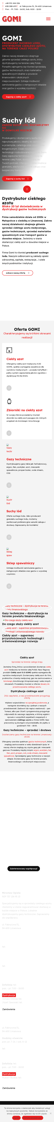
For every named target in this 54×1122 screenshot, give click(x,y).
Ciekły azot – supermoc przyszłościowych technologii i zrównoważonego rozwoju (23, 638)
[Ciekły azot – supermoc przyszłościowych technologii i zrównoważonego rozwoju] (27, 629)
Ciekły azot (15, 359)
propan (19, 753)
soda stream (32, 753)
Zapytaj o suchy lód (15, 179)
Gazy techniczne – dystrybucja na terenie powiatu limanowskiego (25, 615)
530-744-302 (29, 1002)
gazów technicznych (37, 741)
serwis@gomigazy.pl (13, 950)
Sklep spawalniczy (20, 563)
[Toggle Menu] (48, 19)
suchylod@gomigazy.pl (14, 1091)
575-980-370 (29, 998)
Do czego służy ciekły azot (20, 624)
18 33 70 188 (12, 966)
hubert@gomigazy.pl (13, 1081)
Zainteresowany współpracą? (23, 869)
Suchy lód (14, 511)
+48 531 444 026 (10, 931)
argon (36, 750)
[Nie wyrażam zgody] (50, 1113)
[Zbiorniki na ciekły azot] (9, 401)
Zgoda (16, 1118)
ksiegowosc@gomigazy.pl (15, 969)
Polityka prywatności (32, 1118)
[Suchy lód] (9, 500)
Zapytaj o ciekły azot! (16, 97)
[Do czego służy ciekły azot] (18, 620)
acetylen (43, 750)
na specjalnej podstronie (36, 703)
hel (49, 750)
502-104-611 (12, 946)
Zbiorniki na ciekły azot (24, 410)
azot (13, 753)
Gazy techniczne (19, 459)
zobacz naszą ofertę (16, 273)
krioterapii (8, 681)
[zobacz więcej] (9, 388)
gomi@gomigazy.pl (12, 935)
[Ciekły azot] (9, 350)
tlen (8, 753)
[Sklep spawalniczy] (9, 552)
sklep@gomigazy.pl (12, 1052)
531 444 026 (23, 984)
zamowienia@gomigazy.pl (15, 1012)
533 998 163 (23, 1063)
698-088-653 (12, 1048)
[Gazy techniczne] (9, 448)
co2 (24, 753)
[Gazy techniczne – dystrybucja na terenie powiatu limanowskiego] (27, 607)
